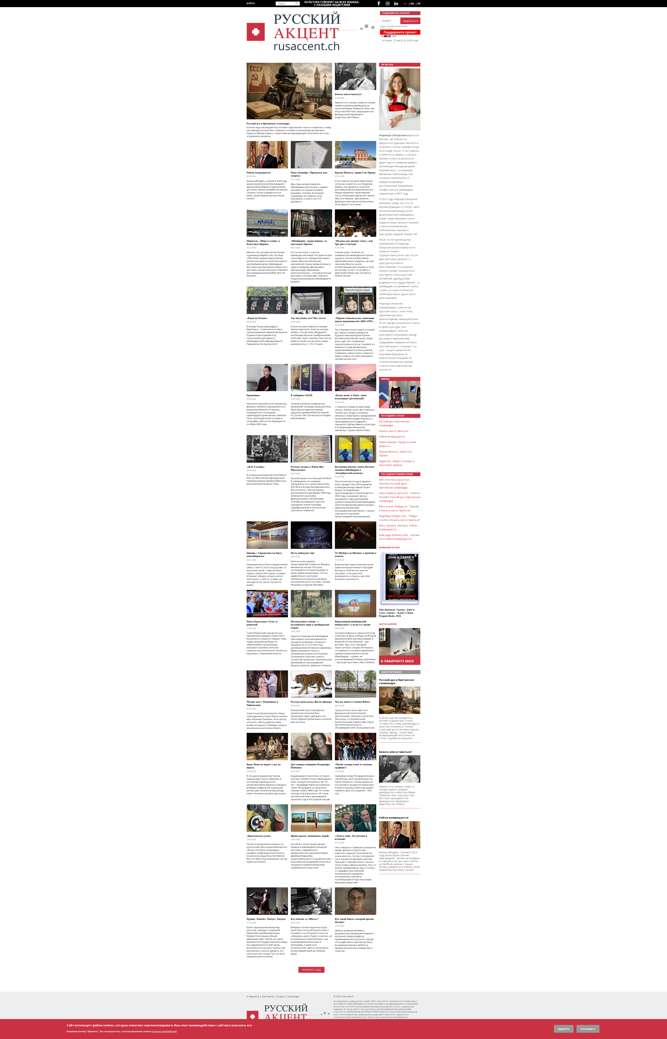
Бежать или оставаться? (393, 431)
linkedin (396, 3)
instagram (387, 3)
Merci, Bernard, (387, 525)
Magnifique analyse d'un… (393, 516)
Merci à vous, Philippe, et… (394, 506)
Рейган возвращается (392, 436)
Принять (563, 1029)
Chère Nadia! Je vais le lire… (394, 493)
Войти (251, 3)
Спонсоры (293, 996)
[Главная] (311, 31)
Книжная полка (389, 547)
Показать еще (311, 969)
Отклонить (588, 1029)
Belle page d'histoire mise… (394, 535)
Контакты (268, 996)
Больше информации (164, 1031)
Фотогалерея (388, 624)
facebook (378, 3)
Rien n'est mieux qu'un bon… (395, 479)
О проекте (253, 996)
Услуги (280, 996)
